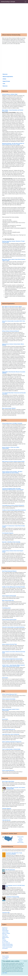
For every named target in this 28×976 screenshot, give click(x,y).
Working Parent (5, 937)
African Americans (6, 942)
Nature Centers (5, 956)
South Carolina (20, 836)
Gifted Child (4, 929)
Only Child (4, 934)
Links (4, 83)
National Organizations (8, 76)
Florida (20, 838)
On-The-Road (5, 941)
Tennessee (20, 839)
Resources (5, 74)
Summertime (5, 948)
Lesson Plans (5, 958)
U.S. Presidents (5, 957)
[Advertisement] (14, 18)
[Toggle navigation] (25, 1)
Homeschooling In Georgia (8, 1)
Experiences (4, 927)
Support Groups (6, 81)
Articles (4, 78)
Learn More (4, 972)
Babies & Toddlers (6, 933)
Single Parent (5, 936)
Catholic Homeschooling (7, 944)
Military (3, 938)
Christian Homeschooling (7, 945)
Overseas (4, 940)
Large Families (5, 931)
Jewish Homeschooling (7, 947)
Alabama (20, 840)
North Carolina (20, 842)
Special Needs (5, 930)
